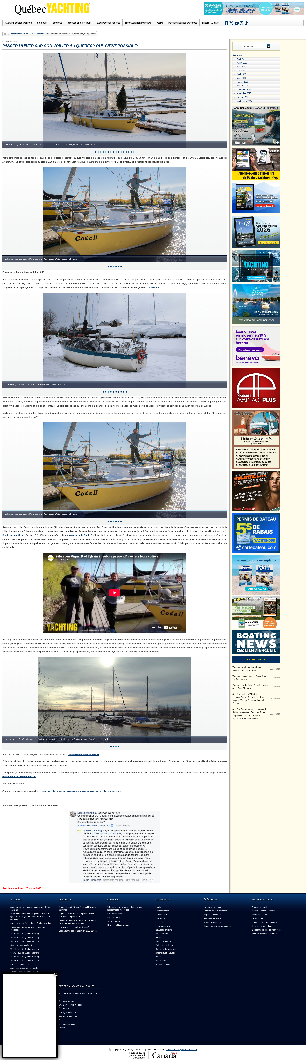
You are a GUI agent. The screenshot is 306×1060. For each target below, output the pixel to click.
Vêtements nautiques (68, 1024)
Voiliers (62, 1028)
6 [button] (108, 152)
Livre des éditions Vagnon (118, 925)
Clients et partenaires (19, 964)
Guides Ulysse (113, 921)
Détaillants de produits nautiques (266, 930)
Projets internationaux (164, 945)
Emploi (158, 907)
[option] (254, 8)
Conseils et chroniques (19, 34)
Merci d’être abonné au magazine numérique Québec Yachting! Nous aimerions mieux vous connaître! (30, 917)
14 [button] (128, 152)
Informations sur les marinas (264, 934)
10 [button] (118, 152)
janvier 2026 (242, 86)
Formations (160, 918)
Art (60, 997)
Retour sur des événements (216, 911)
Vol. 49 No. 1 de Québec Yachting (24, 934)
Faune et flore (161, 915)
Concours (42, 23)
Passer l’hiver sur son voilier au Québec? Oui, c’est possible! (70, 46)
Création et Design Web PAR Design (181, 1050)
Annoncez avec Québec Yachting (24, 968)
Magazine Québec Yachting (18, 23)
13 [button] (126, 152)
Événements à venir (212, 907)
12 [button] (123, 152)
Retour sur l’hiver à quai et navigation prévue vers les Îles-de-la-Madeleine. (80, 791)
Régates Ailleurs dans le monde (217, 926)
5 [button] (105, 152)
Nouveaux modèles (260, 907)
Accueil (5, 33)
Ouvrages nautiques (67, 1012)
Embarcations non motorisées (71, 1005)
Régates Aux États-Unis (214, 922)
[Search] (268, 46)
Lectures (159, 922)
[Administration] (110, 1049)
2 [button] (98, 152)
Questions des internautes (166, 949)
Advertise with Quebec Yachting (24, 972)
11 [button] (121, 152)
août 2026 (241, 59)
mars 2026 (241, 78)
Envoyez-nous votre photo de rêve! (74, 927)
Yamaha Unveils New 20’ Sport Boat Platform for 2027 (249, 678)
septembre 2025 (244, 101)
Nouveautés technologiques (264, 922)
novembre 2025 (244, 93)
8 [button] (113, 152)
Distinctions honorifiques (262, 926)
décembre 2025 (244, 89)
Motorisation (257, 918)
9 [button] (116, 152)
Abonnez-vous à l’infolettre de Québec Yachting (30, 923)
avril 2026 (241, 74)
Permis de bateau (163, 941)
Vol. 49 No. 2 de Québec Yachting (24, 937)
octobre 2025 (243, 97)
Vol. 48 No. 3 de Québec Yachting (24, 953)
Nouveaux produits (163, 930)
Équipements (64, 1009)
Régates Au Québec (212, 915)
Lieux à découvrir (37, 34)
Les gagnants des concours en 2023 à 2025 (78, 931)
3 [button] (100, 152)
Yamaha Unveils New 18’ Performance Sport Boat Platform (250, 687)
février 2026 (242, 82)
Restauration (161, 960)
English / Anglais (210, 23)
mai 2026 (241, 70)
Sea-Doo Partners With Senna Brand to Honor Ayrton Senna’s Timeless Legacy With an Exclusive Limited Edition (249, 698)
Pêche (158, 937)
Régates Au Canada (212, 918)
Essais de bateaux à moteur (264, 911)
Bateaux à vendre (66, 1001)
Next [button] (298, 13)
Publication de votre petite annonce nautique (78, 993)
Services (62, 1020)
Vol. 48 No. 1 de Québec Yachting (24, 960)
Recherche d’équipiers (68, 1016)
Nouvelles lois (161, 934)
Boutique (57, 23)
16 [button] (134, 152)
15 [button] (131, 152)
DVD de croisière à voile (117, 914)
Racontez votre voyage (165, 953)
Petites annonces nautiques (182, 23)
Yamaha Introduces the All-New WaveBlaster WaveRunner (246, 669)
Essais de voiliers (259, 915)
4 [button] (103, 152)
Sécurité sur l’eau (163, 964)
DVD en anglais (114, 917)
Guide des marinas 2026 (21, 945)
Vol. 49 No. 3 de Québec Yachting (24, 941)
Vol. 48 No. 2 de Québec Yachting (24, 957)
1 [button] (95, 152)
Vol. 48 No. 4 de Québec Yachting (24, 949)
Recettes (159, 957)
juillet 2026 (242, 63)
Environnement (162, 911)
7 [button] (111, 152)
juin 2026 (241, 66)
